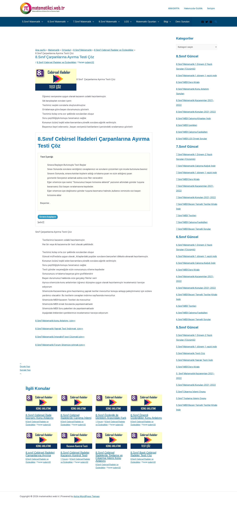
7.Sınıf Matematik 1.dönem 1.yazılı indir (196, 172)
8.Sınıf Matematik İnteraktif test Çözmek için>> (59, 336)
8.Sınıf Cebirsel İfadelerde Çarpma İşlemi (76, 416)
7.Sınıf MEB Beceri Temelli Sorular (193, 229)
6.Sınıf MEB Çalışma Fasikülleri (192, 312)
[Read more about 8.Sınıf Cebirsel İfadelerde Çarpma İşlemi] (76, 402)
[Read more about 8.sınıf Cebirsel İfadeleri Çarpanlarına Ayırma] (41, 440)
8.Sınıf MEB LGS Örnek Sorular (191, 138)
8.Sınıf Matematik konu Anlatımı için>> (55, 320)
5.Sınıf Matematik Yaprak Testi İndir (194, 360)
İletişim (211, 8)
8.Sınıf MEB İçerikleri (186, 125)
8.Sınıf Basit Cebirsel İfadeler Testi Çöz (143, 454)
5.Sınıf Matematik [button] (31, 21)
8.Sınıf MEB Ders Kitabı (188, 82)
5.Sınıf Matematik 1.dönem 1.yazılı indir (196, 346)
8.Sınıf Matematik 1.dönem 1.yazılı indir (196, 75)
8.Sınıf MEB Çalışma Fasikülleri (192, 132)
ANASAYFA (173, 8)
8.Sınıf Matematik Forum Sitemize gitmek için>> (60, 344)
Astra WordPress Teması (87, 496)
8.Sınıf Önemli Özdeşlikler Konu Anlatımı (146, 416)
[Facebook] (202, 22)
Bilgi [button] (166, 21)
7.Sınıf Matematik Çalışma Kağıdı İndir (196, 165)
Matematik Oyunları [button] (146, 21)
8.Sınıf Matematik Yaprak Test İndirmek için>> (59, 328)
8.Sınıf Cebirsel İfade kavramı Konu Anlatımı (39, 416)
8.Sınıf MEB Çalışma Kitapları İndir (193, 118)
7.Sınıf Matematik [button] (82, 21)
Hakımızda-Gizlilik (193, 8)
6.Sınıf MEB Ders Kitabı (188, 269)
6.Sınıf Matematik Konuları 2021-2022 (196, 287)
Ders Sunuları (183, 21)
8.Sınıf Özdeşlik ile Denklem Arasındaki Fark (111, 416)
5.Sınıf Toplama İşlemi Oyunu (191, 398)
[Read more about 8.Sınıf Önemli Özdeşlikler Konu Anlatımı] (146, 402)
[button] (41, 21)
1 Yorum (99, 422)
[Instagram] (211, 22)
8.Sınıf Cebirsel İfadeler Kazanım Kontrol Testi (75, 454)
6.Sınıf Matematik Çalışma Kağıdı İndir (196, 263)
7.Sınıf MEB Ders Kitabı (188, 179)
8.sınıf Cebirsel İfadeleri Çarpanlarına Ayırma (40, 454)
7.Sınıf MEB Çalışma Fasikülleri (192, 222)
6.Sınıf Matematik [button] (57, 21)
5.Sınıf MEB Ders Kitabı (188, 366)
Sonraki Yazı (25, 371)
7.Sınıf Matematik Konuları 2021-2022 (196, 197)
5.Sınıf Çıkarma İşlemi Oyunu (191, 391)
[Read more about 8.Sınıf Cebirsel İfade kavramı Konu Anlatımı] (41, 402)
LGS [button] (126, 21)
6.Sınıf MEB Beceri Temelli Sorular (193, 319)
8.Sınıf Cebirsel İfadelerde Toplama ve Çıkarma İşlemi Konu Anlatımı (109, 456)
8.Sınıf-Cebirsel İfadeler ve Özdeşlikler (56, 62)
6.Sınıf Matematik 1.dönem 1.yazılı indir (196, 256)
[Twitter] (206, 22)
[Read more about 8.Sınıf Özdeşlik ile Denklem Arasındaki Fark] (111, 402)
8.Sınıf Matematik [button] (108, 21)
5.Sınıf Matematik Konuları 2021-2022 (196, 385)
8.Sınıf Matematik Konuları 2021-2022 (196, 111)
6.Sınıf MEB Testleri (186, 306)
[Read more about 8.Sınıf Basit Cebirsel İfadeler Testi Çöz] (146, 440)
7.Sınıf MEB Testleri (186, 215)
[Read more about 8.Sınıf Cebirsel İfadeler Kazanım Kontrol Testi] (76, 440)
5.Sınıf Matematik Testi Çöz (190, 353)
